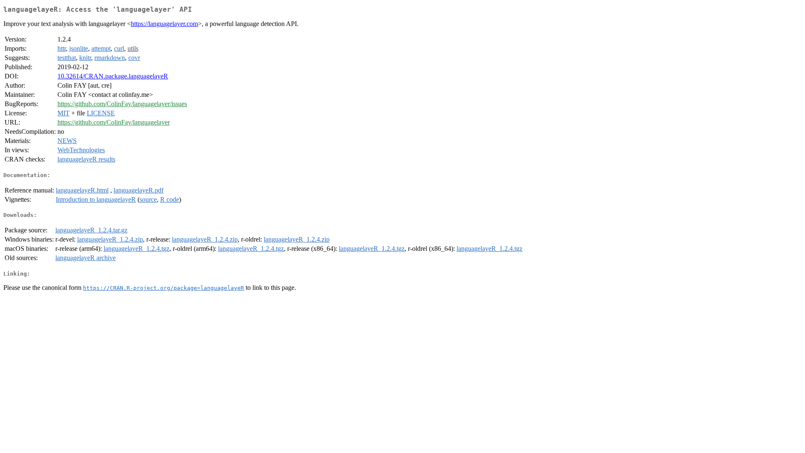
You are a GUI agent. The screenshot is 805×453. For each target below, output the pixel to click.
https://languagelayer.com (164, 23)
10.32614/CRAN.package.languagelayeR (112, 76)
